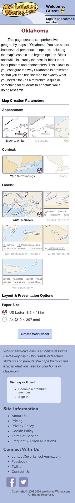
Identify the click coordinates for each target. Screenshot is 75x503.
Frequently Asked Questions (34, 441)
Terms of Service (25, 436)
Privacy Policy (23, 426)
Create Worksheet (35, 334)
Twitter (17, 466)
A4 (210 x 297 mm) (24, 319)
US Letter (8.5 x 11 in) (26, 312)
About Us (19, 416)
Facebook (19, 461)
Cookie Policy (23, 431)
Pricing (17, 421)
